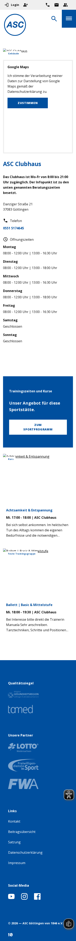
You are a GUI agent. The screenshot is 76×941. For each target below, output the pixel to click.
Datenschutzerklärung (25, 852)
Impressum (16, 863)
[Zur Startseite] (15, 25)
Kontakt (14, 821)
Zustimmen (28, 103)
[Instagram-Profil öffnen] (24, 898)
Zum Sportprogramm (37, 427)
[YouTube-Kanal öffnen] (11, 898)
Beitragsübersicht (21, 831)
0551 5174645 (13, 228)
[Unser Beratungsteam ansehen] (65, 4)
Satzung (14, 842)
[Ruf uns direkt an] (47, 4)
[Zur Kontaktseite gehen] (56, 4)
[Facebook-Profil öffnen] (37, 898)
